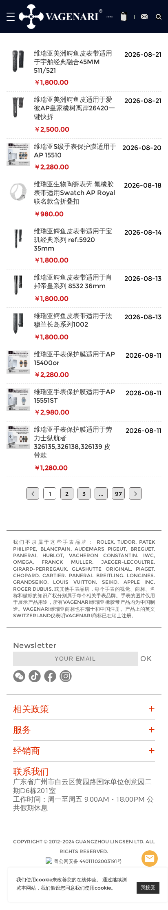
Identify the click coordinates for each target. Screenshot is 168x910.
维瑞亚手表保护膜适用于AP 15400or (74, 358)
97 (118, 494)
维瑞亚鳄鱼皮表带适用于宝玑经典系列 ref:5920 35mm (73, 239)
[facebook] (50, 676)
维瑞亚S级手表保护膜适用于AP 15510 (75, 151)
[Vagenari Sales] (149, 858)
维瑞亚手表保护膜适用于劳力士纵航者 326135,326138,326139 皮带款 (73, 442)
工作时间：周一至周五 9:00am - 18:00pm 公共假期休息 (83, 804)
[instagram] (66, 676)
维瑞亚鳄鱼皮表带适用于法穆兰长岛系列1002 (73, 320)
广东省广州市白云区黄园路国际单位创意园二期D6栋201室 (82, 786)
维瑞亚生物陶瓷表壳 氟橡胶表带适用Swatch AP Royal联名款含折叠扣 (74, 192)
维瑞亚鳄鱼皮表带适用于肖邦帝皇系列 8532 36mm (73, 281)
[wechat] (19, 676)
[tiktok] (35, 676)
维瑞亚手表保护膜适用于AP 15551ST (74, 396)
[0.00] (124, 16)
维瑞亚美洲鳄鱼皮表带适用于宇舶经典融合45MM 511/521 (73, 61)
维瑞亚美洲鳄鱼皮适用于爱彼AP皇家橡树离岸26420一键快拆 (74, 108)
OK (146, 658)
